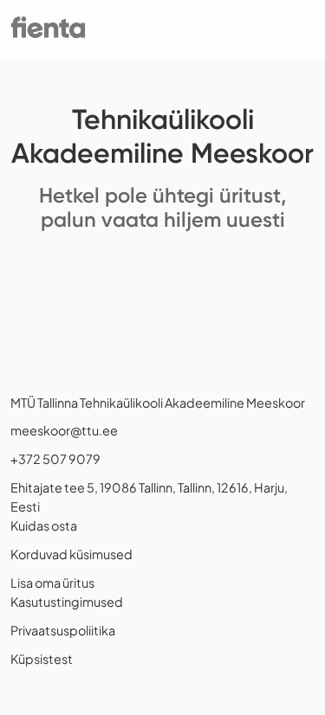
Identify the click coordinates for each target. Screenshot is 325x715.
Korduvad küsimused (71, 554)
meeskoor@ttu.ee (64, 430)
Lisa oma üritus (52, 582)
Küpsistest (41, 659)
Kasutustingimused (66, 601)
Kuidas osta (43, 525)
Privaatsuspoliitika (62, 630)
